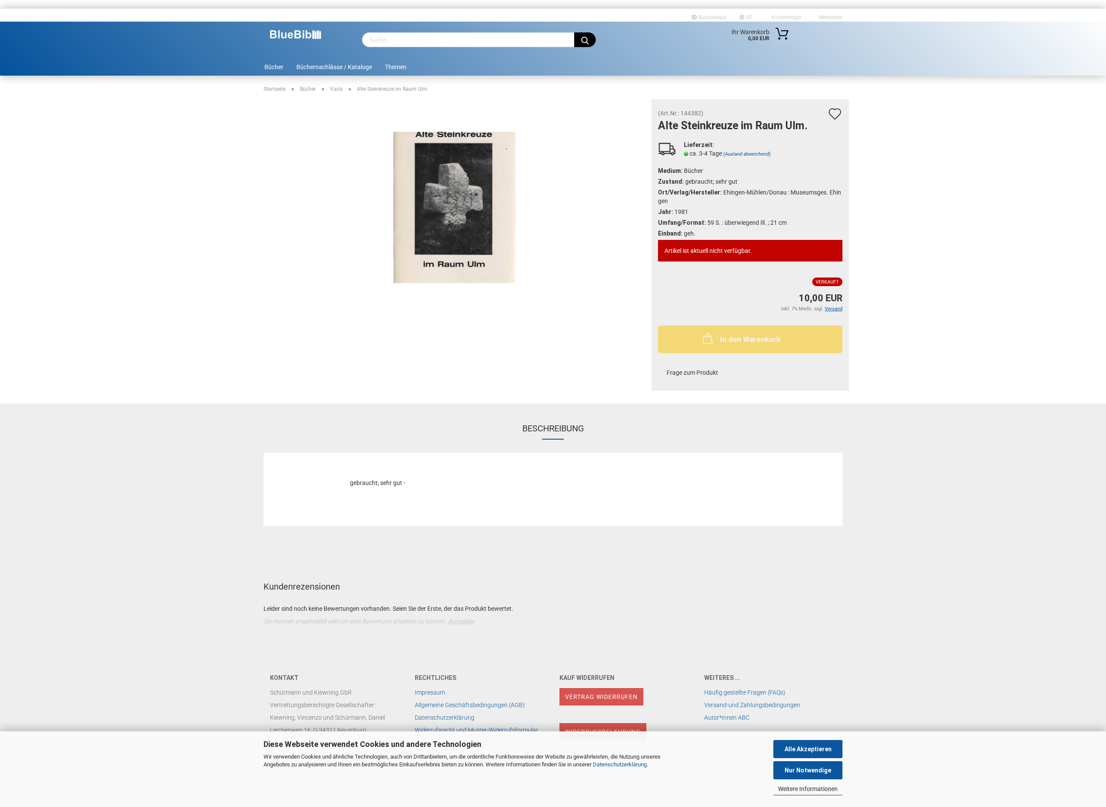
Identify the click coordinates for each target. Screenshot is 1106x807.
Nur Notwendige (808, 770)
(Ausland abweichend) (747, 154)
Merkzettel (829, 17)
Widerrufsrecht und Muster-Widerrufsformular (476, 730)
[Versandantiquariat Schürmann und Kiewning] (295, 35)
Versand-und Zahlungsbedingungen (752, 705)
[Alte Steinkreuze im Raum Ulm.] (454, 207)
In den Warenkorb (750, 339)
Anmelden (461, 621)
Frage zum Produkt (692, 372)
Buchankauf (711, 17)
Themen (396, 67)
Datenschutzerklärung (620, 764)
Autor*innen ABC (727, 717)
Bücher (273, 67)
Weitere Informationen (808, 788)
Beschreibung (553, 428)
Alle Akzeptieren (808, 749)
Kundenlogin (785, 17)
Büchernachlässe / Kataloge (334, 67)
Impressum (430, 692)
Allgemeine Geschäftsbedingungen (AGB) (470, 705)
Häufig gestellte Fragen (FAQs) (744, 692)
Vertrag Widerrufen (601, 696)
